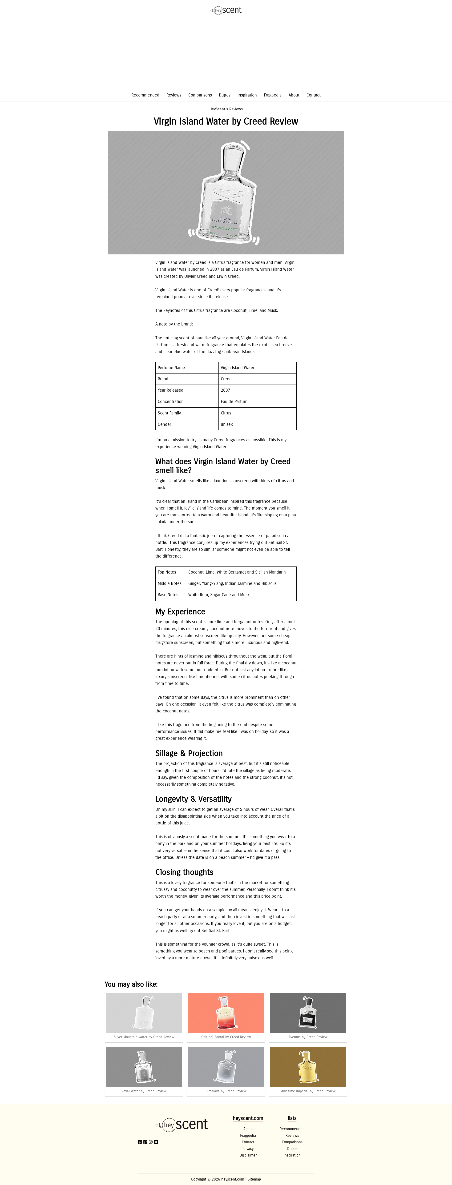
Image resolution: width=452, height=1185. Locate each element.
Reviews (173, 95)
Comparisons (200, 95)
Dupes (224, 95)
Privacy (248, 1148)
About (294, 95)
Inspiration (247, 95)
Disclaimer (248, 1155)
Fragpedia (273, 95)
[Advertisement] (226, 56)
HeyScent (217, 109)
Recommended (145, 95)
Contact (314, 95)
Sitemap (254, 1179)
